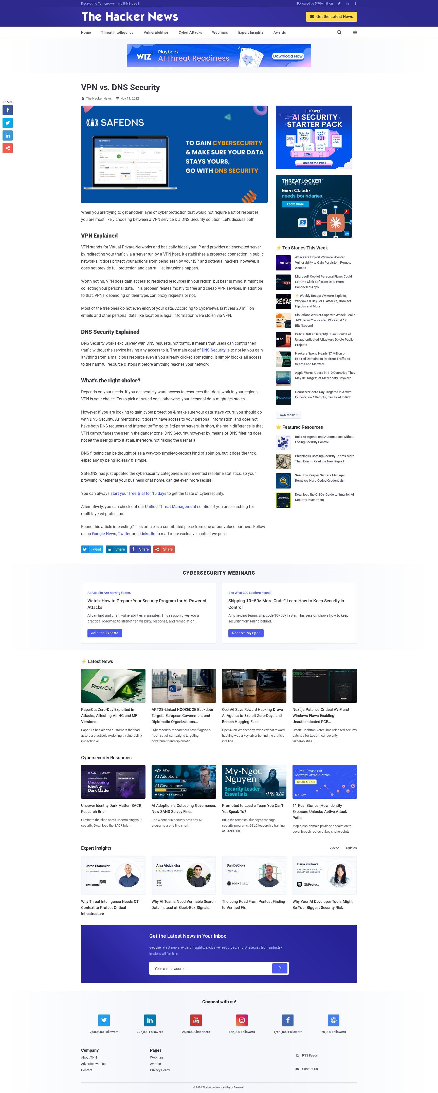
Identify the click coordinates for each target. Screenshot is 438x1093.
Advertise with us (93, 1064)
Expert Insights (251, 32)
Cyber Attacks (190, 32)
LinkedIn (147, 533)
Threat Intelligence (117, 32)
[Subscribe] (279, 968)
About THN (89, 1057)
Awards (279, 32)
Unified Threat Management (170, 506)
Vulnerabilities (156, 32)
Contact (86, 1070)
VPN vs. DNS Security (120, 87)
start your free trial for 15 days (138, 493)
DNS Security (214, 350)
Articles (351, 848)
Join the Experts (104, 633)
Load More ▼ (289, 415)
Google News (104, 533)
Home (86, 32)
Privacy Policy (160, 1070)
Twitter (124, 533)
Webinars (220, 32)
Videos (334, 848)
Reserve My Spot (246, 633)
